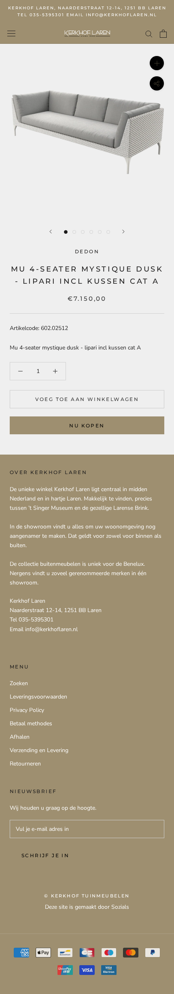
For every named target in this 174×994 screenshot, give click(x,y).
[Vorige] (50, 231)
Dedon (87, 251)
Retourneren (25, 764)
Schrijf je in (45, 855)
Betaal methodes (31, 723)
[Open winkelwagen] (163, 34)
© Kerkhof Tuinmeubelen (86, 896)
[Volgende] (123, 231)
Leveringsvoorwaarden (38, 697)
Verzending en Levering (39, 750)
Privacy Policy (27, 710)
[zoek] (149, 33)
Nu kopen (86, 426)
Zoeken (19, 683)
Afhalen (20, 737)
